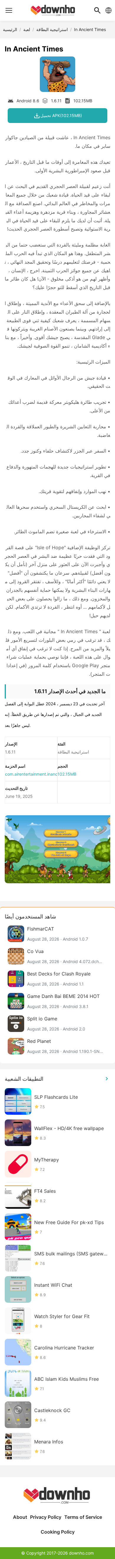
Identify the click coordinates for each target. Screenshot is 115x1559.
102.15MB (67, 774)
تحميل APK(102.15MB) (61, 115)
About (20, 1517)
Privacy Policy (45, 1517)
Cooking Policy (58, 1532)
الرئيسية (10, 29)
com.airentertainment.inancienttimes (40, 774)
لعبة (26, 29)
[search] (97, 10)
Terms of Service (83, 1517)
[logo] (9, 10)
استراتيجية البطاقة (52, 29)
